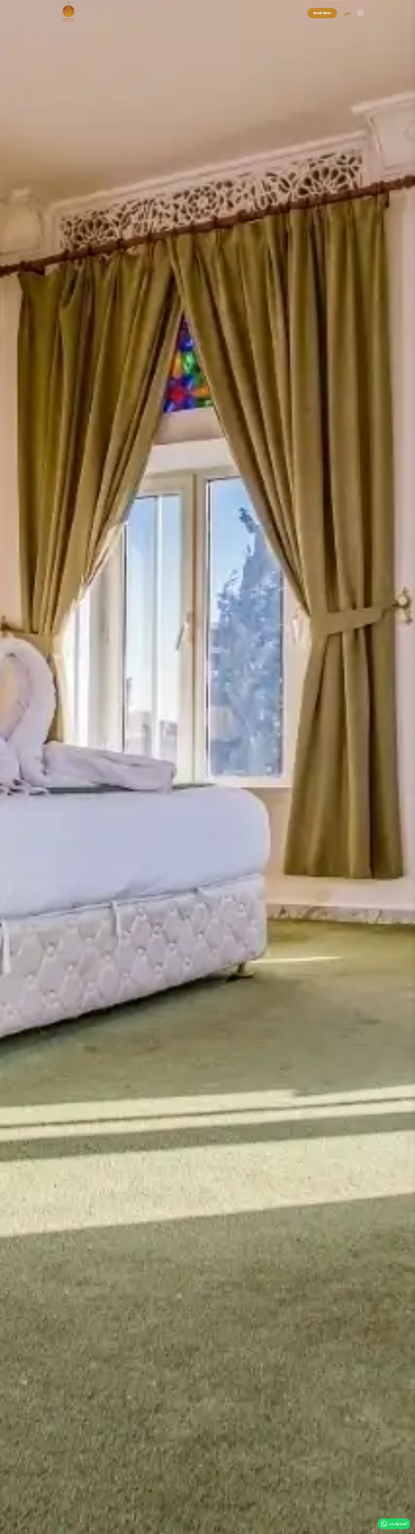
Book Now (322, 13)
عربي (347, 13)
